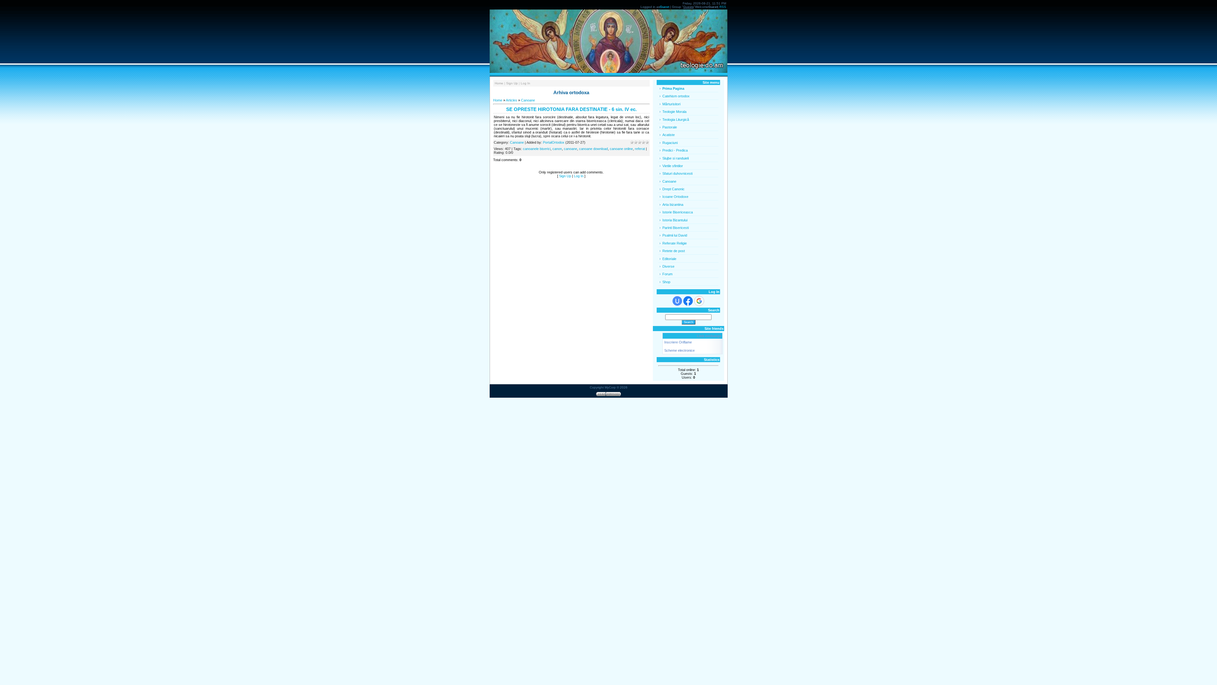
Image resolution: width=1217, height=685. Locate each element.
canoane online (621, 149)
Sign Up (512, 83)
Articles (511, 100)
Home (499, 83)
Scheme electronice (679, 350)
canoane (570, 149)
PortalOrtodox (553, 142)
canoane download (593, 149)
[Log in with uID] (677, 301)
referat (640, 149)
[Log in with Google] (699, 301)
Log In (525, 83)
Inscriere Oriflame (678, 342)
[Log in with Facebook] (688, 301)
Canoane (528, 100)
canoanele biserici (537, 149)
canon (557, 149)
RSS (722, 7)
